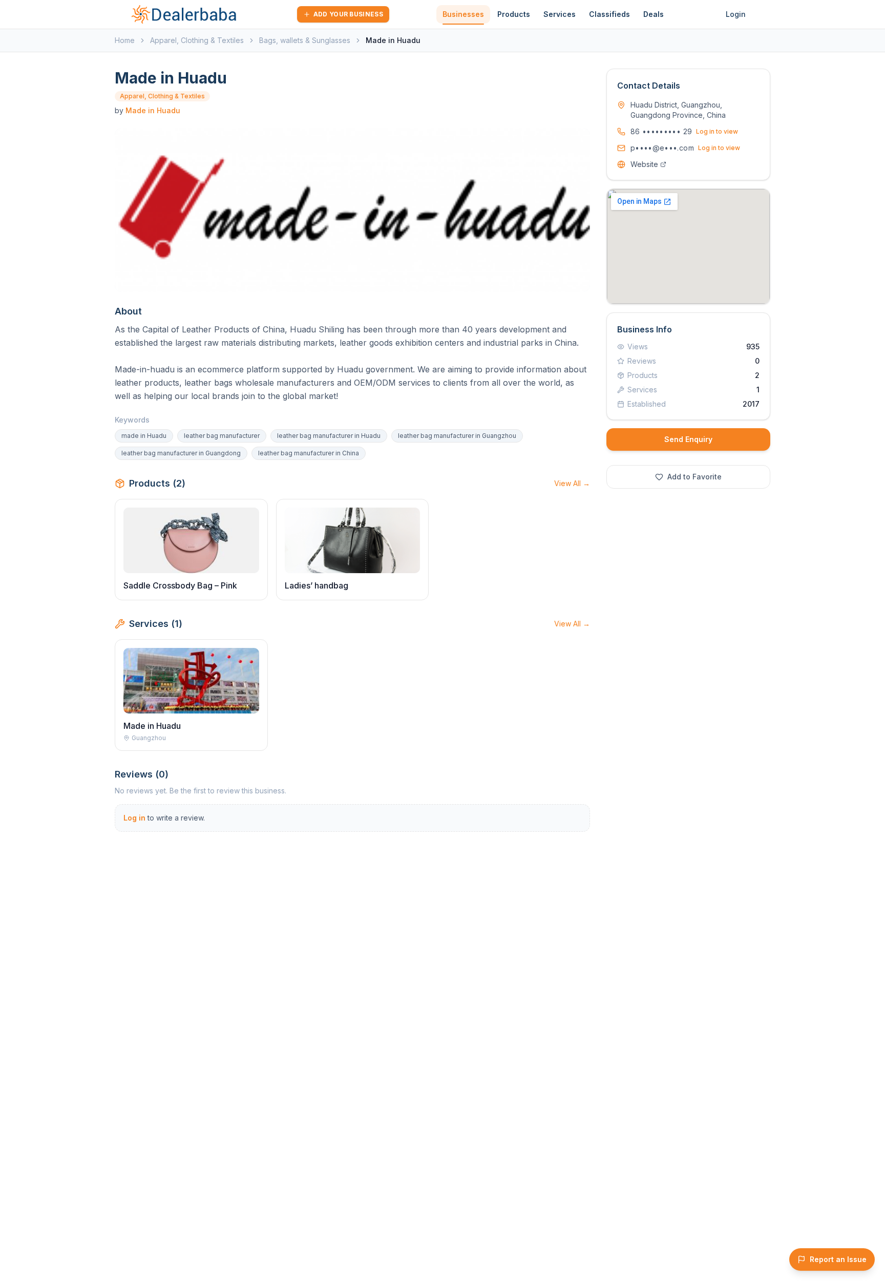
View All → (572, 483)
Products (513, 14)
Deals (653, 14)
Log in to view (717, 131)
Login (736, 14)
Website (644, 164)
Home (125, 40)
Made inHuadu (152, 110)
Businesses (463, 14)
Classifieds (609, 14)
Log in (134, 817)
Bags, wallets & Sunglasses (304, 40)
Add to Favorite (694, 476)
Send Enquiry (688, 439)
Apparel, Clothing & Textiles (197, 40)
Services (559, 14)
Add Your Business (348, 14)
